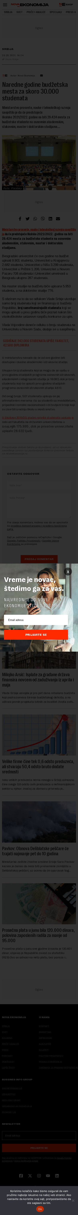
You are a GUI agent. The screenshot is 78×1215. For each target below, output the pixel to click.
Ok (40, 1209)
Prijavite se (36, 635)
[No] (73, 1201)
